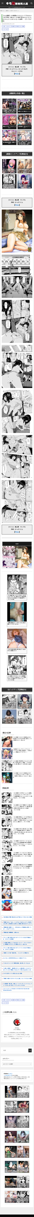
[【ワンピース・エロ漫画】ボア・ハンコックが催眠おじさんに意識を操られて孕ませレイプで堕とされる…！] (11, 1131)
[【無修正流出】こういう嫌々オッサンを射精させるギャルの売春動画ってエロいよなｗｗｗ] (11, 1086)
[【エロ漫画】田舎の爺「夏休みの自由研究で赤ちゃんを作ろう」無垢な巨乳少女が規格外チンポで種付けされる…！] (9, 695)
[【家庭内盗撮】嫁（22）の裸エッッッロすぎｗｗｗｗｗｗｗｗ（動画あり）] (24, 160)
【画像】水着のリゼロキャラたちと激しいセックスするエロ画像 (17, 978)
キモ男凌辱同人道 (8, 1075)
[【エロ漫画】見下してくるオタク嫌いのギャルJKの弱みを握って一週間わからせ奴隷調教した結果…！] (23, 1116)
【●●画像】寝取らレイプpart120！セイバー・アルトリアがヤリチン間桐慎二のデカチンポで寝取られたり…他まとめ (17, 943)
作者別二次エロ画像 (20, 26)
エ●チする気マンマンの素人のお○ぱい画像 (12, 973)
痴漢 (13, 26)
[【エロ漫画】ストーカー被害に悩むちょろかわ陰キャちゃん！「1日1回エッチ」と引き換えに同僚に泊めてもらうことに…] (11, 1191)
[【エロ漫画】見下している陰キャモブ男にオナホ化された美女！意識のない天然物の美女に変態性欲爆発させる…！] (23, 1176)
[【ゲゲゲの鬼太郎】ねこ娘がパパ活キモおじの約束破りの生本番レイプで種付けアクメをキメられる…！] (23, 1101)
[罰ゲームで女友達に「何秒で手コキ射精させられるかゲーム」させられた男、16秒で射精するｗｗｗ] (11, 1176)
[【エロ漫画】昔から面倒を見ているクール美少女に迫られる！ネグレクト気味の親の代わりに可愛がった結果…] (24, 710)
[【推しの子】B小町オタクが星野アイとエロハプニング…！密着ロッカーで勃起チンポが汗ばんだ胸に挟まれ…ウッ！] (24, 175)
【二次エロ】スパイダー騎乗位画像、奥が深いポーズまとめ (16, 963)
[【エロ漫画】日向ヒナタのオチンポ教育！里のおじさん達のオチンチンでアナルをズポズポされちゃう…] (11, 1116)
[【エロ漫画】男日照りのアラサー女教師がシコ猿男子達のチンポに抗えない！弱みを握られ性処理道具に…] (11, 1101)
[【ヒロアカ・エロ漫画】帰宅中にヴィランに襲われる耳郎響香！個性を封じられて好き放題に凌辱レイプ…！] (24, 695)
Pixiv (17, 74)
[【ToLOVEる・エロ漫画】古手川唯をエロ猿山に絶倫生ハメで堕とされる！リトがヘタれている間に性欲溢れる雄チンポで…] (23, 1161)
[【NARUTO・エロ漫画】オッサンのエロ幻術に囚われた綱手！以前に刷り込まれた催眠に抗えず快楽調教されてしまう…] (11, 1146)
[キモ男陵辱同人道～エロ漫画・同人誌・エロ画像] (17, 3)
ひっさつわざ (5, 29)
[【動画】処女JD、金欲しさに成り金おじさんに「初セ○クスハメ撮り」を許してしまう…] (23, 1146)
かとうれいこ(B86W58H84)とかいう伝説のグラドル (14, 958)
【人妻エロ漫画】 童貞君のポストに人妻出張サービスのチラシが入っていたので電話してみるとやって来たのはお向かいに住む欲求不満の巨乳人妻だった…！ (17, 969)
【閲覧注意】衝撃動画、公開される (11, 932)
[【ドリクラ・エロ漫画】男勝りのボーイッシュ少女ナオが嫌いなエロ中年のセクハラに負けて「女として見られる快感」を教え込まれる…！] (9, 175)
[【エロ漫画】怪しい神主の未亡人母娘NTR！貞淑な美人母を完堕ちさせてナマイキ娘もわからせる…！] (23, 1086)
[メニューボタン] (2, 3)
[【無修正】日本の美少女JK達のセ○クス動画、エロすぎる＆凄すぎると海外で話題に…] (9, 710)
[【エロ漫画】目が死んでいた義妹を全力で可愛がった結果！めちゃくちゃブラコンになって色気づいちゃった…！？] (23, 1191)
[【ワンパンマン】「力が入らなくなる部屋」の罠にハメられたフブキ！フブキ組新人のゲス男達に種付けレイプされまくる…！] (11, 1161)
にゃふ (17, 1027)
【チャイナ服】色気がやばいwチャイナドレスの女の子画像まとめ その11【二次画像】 (17, 938)
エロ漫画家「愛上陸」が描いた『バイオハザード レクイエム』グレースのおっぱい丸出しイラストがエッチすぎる (17, 984)
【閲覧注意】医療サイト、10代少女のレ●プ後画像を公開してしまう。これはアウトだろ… (17, 928)
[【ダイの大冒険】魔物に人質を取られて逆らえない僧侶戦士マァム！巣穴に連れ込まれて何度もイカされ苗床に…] (9, 160)
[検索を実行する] (30, 1050)
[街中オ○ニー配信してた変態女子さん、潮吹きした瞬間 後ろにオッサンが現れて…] (23, 1131)
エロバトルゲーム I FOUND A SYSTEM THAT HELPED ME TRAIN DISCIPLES (16, 989)
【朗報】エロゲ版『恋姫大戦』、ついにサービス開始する (16, 952)
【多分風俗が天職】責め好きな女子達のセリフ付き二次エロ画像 (17, 917)
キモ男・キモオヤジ (6, 26)
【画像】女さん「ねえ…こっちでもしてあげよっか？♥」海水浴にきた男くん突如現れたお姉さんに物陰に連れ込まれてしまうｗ (17, 923)
